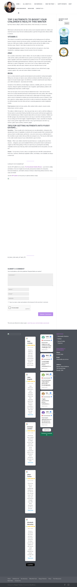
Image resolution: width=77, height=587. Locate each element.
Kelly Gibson (12, 24)
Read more (30, 414)
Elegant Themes (18, 585)
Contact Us (39, 8)
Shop (70, 4)
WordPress (32, 585)
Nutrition (60, 338)
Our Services (38, 4)
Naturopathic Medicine (63, 336)
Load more (46, 430)
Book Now (31, 8)
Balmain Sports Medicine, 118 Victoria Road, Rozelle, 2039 (62, 368)
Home (17, 4)
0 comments (43, 24)
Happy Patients (62, 4)
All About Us (27, 4)
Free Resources (21, 8)
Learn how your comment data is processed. (38, 323)
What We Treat (49, 4)
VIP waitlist (15, 175)
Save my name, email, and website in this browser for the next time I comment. (28, 302)
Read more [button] (44, 349)
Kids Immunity (35, 24)
